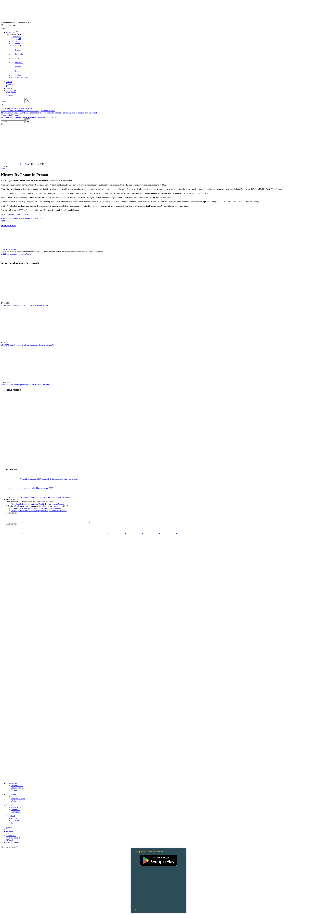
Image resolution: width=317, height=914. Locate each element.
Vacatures (9, 831)
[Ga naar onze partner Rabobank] (117, 533)
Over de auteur (8, 225)
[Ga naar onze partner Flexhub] (14, 533)
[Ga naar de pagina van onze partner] (23, 547)
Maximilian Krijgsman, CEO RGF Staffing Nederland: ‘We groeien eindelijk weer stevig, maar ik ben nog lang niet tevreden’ (50, 113)
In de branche (11, 783)
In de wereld (11, 794)
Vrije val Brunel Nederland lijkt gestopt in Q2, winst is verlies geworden (29, 117)
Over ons (9, 95)
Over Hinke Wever (8, 249)
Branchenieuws (17, 788)
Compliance (197, 193)
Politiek (14, 796)
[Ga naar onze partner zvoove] (115, 522)
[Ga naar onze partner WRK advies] (185, 533)
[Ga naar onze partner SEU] (31, 533)
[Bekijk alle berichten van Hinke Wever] (10, 164)
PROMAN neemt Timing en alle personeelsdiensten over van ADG (27, 345)
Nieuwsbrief (11, 93)
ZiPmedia (9, 840)
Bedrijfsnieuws (17, 786)
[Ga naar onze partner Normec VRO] (65, 533)
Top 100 (9, 86)
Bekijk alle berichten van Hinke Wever (16, 254)
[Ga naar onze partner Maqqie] (82, 533)
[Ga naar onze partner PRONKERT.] (48, 533)
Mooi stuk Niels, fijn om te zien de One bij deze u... (37, 504)
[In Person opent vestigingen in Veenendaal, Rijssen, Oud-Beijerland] (158, 363)
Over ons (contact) (13, 838)
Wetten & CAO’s (17, 807)
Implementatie (16, 820)
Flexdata (14, 790)
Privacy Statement (13, 842)
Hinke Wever (25, 164)
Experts (9, 88)
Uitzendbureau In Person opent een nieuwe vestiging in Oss (24, 305)
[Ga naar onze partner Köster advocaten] (151, 533)
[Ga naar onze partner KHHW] (102, 522)
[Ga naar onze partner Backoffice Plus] (14, 522)
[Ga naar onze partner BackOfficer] (47, 522)
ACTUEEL (10, 32)
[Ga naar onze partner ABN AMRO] (134, 533)
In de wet (9, 805)
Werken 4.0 (15, 801)
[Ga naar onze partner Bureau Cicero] (94, 522)
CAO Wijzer (11, 90)
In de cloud (10, 816)
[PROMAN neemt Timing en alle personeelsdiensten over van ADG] (158, 324)
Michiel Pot (38, 218)
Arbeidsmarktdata (18, 799)
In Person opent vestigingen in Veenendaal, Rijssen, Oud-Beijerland (27, 384)
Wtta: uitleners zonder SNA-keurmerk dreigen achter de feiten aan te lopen (49, 479)
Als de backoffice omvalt (11, 115)
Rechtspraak (16, 812)
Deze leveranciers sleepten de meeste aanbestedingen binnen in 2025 (28, 111)
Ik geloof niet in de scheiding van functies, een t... (36, 508)
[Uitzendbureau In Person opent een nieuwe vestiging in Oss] (158, 284)
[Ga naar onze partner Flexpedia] (81, 522)
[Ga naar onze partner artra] (99, 533)
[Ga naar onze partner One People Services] (63, 522)
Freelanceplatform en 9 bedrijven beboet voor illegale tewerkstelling (46, 497)
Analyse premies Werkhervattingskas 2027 (36, 488)
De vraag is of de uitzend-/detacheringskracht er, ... (39, 511)
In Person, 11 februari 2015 (17, 214)
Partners (9, 82)
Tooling (14, 818)
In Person (29, 218)
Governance (186, 193)
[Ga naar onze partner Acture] (31, 522)
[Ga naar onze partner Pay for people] (168, 533)
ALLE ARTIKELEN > (20, 77)
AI (12, 823)
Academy (9, 84)
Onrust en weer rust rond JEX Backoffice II (18, 108)
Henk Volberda (7, 218)
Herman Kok (19, 218)
